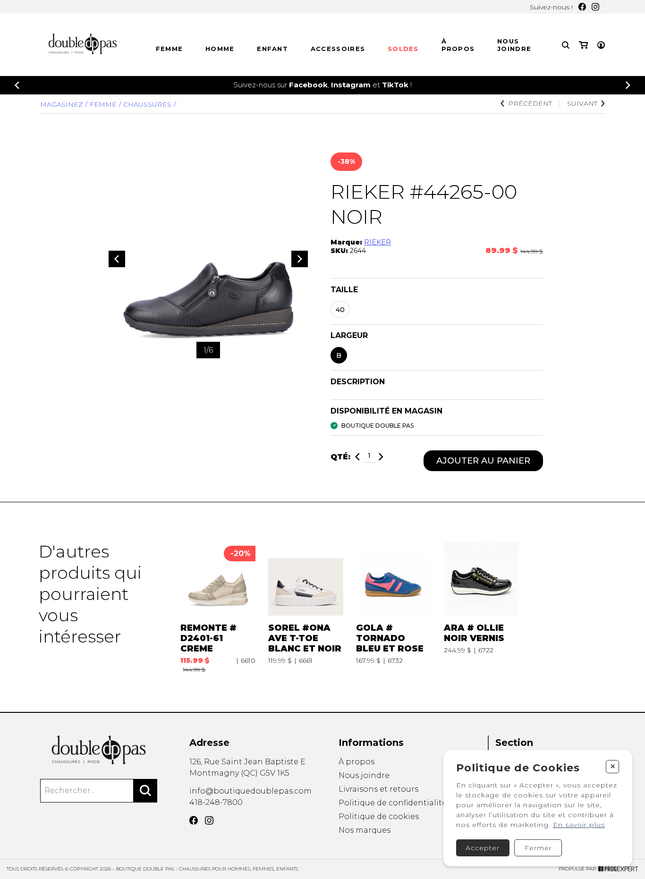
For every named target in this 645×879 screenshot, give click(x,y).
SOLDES (403, 48)
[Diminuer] (357, 456)
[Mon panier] (583, 45)
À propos (458, 44)
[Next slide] (628, 85)
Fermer (538, 848)
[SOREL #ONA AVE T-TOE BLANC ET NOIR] (305, 607)
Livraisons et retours (378, 789)
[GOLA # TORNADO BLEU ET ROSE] (393, 607)
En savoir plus (579, 824)
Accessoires (338, 48)
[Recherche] (565, 45)
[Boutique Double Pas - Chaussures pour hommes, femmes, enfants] (98, 749)
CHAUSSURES (147, 104)
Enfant (272, 48)
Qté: (340, 456)
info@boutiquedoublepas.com (250, 790)
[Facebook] (582, 6)
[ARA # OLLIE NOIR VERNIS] (481, 607)
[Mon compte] (601, 45)
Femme (169, 48)
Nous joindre (514, 44)
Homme (220, 48)
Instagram (351, 84)
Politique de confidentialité (393, 802)
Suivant (582, 103)
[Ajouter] (381, 456)
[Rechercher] (145, 791)
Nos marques (364, 830)
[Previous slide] (17, 85)
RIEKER (377, 242)
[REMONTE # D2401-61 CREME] (217, 607)
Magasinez (61, 104)
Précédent (530, 103)
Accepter (483, 848)
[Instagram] (595, 6)
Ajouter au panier (483, 461)
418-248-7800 (216, 802)
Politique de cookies (379, 816)
